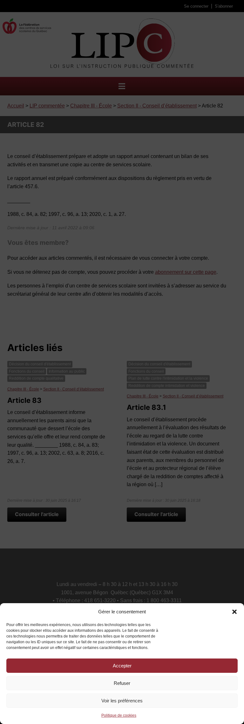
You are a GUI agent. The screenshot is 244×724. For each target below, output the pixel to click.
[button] (234, 612)
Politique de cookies (118, 715)
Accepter (122, 665)
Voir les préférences (122, 700)
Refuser (122, 683)
